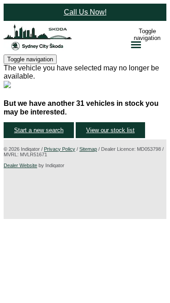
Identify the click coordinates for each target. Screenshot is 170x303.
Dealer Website (20, 165)
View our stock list (110, 130)
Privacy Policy (59, 149)
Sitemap (88, 149)
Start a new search (38, 130)
